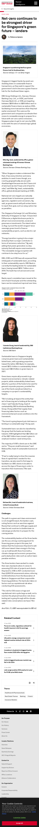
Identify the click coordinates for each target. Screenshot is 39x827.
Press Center (6, 732)
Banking (22, 696)
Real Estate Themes (11, 696)
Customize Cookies (19, 818)
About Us (4, 736)
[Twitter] (16, 711)
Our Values (5, 722)
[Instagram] (23, 711)
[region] (19, 812)
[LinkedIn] (30, 711)
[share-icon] (33, 683)
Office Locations (7, 775)
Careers (4, 787)
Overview (5, 745)
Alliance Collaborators (9, 778)
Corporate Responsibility (9, 790)
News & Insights (8, 9)
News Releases (6, 748)
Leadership (5, 794)
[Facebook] (20, 711)
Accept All (19, 823)
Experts (4, 797)
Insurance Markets (11, 700)
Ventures (4, 729)
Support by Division (8, 767)
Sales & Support (7, 764)
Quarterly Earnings (8, 752)
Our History (5, 725)
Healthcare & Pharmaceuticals (14, 693)
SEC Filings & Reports (9, 755)
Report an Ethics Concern (10, 771)
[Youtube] (27, 711)
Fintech (30, 696)
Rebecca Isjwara (16, 37)
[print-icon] (29, 683)
